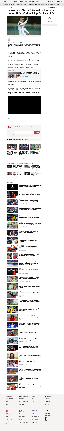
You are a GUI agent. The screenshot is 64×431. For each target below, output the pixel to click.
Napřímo (20, 400)
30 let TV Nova (34, 422)
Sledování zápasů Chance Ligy (24, 420)
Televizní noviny (21, 398)
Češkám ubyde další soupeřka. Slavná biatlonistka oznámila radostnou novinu (29, 216)
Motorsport (31, 4)
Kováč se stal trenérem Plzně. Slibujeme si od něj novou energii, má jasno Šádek (29, 324)
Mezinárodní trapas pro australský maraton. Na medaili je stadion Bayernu (29, 339)
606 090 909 (10, 421)
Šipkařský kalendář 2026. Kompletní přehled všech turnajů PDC (28, 232)
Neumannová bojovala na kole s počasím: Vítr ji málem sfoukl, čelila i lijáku (30, 224)
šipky (20, 191)
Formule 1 (26, 4)
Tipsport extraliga (35, 403)
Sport (33, 1)
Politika (7, 401)
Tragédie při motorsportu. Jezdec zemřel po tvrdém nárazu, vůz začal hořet (30, 209)
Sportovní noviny (21, 403)
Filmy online (21, 414)
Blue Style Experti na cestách (24, 401)
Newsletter (8, 417)
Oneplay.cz (25, 139)
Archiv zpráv (8, 414)
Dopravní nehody (48, 401)
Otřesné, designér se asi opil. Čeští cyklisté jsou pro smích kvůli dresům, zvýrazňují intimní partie (28, 263)
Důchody (7, 400)
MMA (36, 4)
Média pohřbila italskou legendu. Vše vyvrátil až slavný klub (17, 166)
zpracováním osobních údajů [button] (27, 129)
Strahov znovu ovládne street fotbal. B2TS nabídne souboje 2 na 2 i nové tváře (24, 153)
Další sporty (50, 4)
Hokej (22, 4)
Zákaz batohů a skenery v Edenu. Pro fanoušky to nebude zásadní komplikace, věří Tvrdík (30, 386)
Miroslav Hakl (14, 38)
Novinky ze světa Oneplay (23, 422)
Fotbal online (21, 419)
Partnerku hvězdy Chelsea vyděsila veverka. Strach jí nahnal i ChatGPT (28, 201)
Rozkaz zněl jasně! (22, 404)
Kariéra (33, 417)
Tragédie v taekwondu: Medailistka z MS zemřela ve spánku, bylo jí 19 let (30, 186)
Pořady (21, 1)
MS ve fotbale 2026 (6, 4)
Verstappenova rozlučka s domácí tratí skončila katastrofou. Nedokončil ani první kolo (29, 294)
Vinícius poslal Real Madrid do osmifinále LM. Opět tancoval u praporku (36, 174)
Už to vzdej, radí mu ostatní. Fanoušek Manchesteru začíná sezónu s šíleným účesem (29, 317)
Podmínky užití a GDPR (36, 416)
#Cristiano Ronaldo (19, 163)
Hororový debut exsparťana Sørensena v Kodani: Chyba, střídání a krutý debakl (12, 153)
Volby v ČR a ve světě (9, 398)
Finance (7, 403)
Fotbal (18, 4)
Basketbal (42, 4)
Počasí (37, 1)
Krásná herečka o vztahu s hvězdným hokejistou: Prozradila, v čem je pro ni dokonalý (29, 271)
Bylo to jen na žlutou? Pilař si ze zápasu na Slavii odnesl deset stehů (29, 362)
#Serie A (12, 163)
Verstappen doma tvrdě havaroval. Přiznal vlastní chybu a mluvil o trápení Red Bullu (29, 248)
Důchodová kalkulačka (49, 403)
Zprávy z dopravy (48, 400)
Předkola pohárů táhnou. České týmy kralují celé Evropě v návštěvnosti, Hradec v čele (29, 309)
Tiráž (7, 416)
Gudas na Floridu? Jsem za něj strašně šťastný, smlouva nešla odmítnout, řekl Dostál (29, 286)
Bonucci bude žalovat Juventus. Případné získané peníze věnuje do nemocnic (29, 74)
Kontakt (33, 414)
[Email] (54, 7)
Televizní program (35, 419)
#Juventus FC (27, 163)
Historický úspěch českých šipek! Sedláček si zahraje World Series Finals (29, 193)
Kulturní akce (47, 404)
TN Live (25, 1)
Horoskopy (46, 398)
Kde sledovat (56, 4)
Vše (11, 4)
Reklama (33, 413)
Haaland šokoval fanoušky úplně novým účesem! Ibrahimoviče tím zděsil (29, 332)
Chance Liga (34, 400)
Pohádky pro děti (22, 416)
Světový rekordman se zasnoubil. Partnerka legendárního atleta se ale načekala (29, 240)
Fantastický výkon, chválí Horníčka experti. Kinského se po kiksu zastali (35, 153)
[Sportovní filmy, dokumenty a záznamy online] (9, 139)
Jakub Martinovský (21, 38)
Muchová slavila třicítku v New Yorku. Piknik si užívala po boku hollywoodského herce (30, 355)
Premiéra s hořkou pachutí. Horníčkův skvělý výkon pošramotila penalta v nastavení (29, 278)
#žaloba (32, 163)
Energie (7, 404)
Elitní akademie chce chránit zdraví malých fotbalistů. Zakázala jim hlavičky (35, 167)
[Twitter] (53, 7)
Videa (30, 1)
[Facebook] (51, 7)
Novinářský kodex (9, 419)
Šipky (39, 4)
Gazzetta (20, 63)
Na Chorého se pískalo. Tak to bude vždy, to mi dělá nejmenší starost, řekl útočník (30, 370)
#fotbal (8, 163)
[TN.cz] (4, 1)
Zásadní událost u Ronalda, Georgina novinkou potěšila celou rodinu (17, 174)
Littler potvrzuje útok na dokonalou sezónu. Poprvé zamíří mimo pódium (28, 347)
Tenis (46, 4)
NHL (32, 404)
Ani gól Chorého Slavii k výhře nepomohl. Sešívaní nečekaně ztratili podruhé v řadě (30, 378)
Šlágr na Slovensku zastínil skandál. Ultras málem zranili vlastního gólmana (29, 301)
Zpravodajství (16, 1)
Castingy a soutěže (35, 420)
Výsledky (14, 4)
